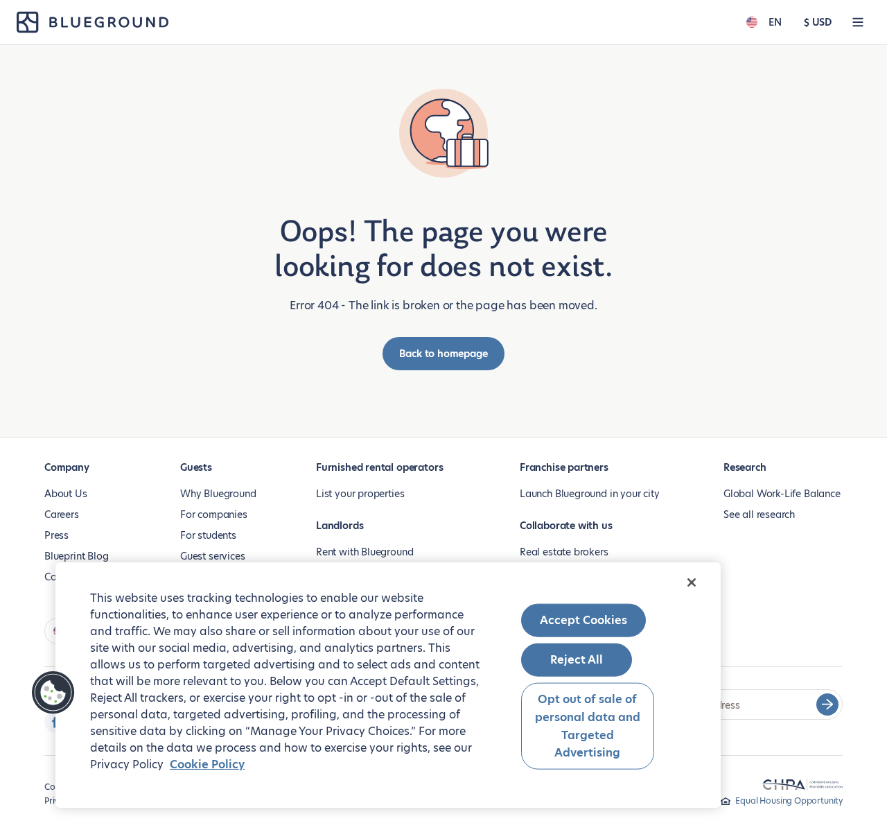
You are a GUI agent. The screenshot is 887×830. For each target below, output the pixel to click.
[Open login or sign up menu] (857, 22)
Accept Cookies (583, 620)
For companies (213, 514)
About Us (65, 494)
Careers (61, 514)
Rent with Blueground (364, 552)
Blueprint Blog (76, 556)
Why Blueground (218, 494)
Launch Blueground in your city (590, 494)
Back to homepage (443, 354)
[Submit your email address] (827, 704)
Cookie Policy (207, 764)
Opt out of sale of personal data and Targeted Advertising (587, 726)
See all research (759, 514)
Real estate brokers (564, 552)
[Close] (691, 582)
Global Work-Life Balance (782, 494)
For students (208, 535)
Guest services (212, 556)
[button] (53, 693)
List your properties (360, 494)
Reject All (576, 660)
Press (56, 535)
